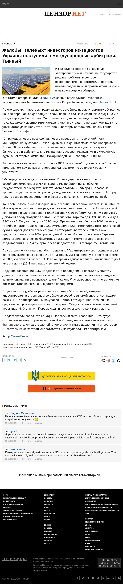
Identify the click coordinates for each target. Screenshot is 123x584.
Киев (87, 537)
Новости (9, 43)
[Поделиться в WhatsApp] (20, 359)
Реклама (7, 507)
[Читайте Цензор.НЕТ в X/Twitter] (83, 578)
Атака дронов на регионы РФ (98, 507)
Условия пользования (13, 510)
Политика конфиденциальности (18, 513)
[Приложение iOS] (113, 578)
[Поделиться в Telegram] (14, 359)
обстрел (89, 519)
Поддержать (9, 501)
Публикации (49, 537)
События (48, 501)
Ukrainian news (10, 519)
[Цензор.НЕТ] (65, 14)
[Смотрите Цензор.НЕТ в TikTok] (98, 578)
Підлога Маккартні (22, 413)
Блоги (47, 516)
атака (87, 543)
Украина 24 (47, 97)
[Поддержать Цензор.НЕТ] (61, 389)
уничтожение (91, 531)
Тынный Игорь (49, 347)
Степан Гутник (19, 336)
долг (26, 344)
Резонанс (48, 504)
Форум (47, 519)
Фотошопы (49, 513)
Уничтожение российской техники (101, 504)
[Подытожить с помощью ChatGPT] (103, 360)
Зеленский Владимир (95, 522)
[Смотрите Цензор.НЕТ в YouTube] (93, 578)
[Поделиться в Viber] (25, 359)
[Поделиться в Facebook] (4, 359)
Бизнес (47, 525)
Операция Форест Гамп (96, 495)
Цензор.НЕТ (107, 102)
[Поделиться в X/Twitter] (9, 359)
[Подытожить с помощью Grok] (119, 360)
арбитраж (11, 344)
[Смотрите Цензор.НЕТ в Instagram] (103, 578)
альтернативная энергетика (20, 347)
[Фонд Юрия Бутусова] (61, 375)
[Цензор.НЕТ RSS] (119, 578)
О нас (5, 495)
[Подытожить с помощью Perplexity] (113, 360)
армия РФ (89, 528)
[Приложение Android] (108, 578)
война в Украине (92, 540)
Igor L (13, 431)
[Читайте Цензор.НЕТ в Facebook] (78, 578)
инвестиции (43, 344)
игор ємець (17, 449)
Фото (46, 507)
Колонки (48, 540)
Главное (48, 531)
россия (88, 534)
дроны (88, 525)
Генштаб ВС (90, 546)
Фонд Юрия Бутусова (13, 504)
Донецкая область (93, 549)
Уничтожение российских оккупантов (97, 499)
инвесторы (83, 344)
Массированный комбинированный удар (102, 511)
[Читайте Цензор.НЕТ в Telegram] (88, 578)
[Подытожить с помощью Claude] (108, 360)
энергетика (63, 344)
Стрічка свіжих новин (13, 516)
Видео (47, 510)
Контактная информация (14, 498)
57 (113, 44)
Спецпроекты (50, 534)
